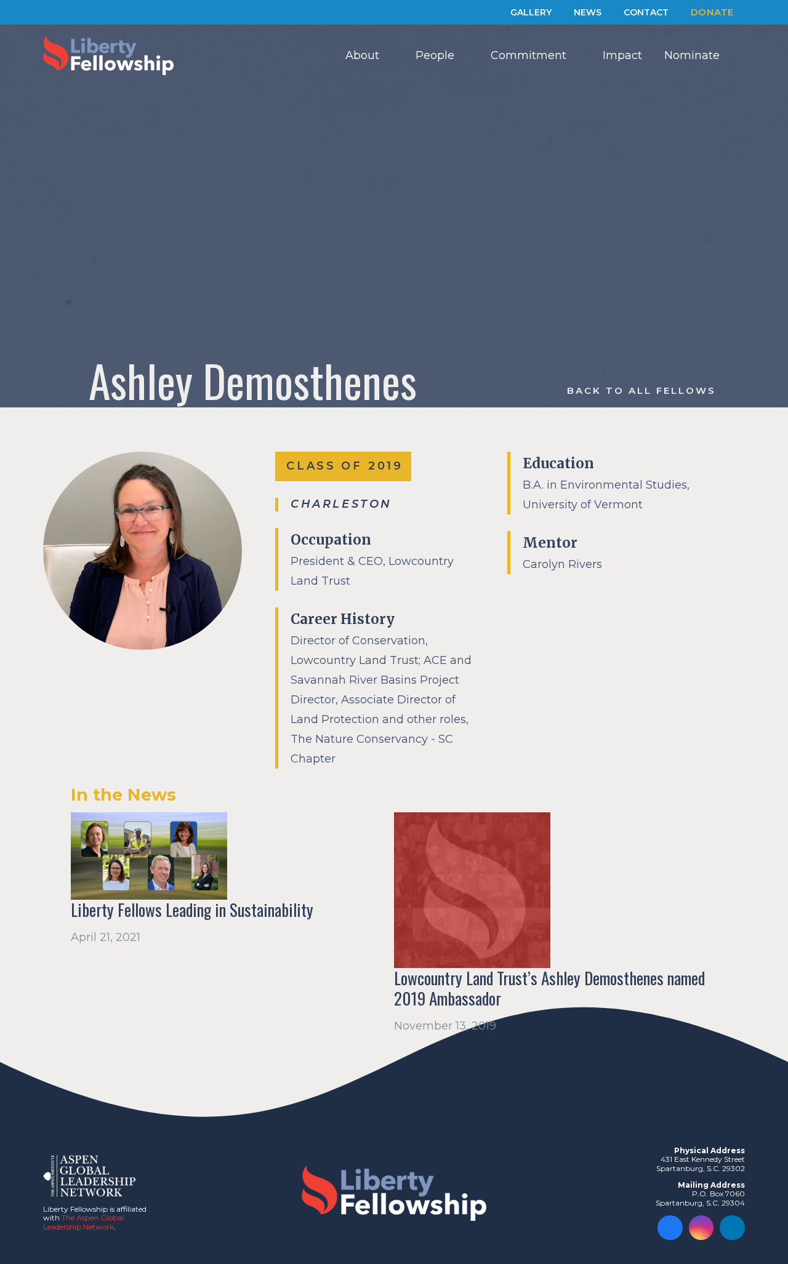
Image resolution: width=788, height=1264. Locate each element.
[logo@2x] (108, 55)
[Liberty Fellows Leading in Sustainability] (149, 856)
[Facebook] (670, 1228)
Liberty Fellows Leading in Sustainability (192, 910)
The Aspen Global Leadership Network (83, 1222)
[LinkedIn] (732, 1228)
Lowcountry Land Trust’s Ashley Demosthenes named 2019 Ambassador (549, 988)
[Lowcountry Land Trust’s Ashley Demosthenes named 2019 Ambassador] (472, 890)
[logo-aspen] (89, 1176)
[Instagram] (701, 1228)
